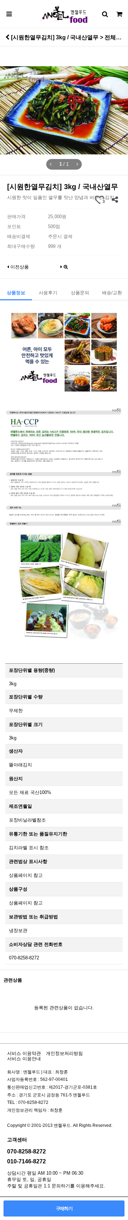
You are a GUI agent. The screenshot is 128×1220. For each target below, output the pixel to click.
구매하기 (64, 1208)
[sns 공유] (114, 199)
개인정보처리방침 (64, 1053)
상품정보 (16, 292)
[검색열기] (105, 14)
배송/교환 (112, 292)
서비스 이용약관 (24, 1053)
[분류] (9, 14)
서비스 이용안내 (24, 1058)
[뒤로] (7, 37)
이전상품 (19, 266)
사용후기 (48, 292)
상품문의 (80, 292)
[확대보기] (66, 265)
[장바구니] (119, 14)
